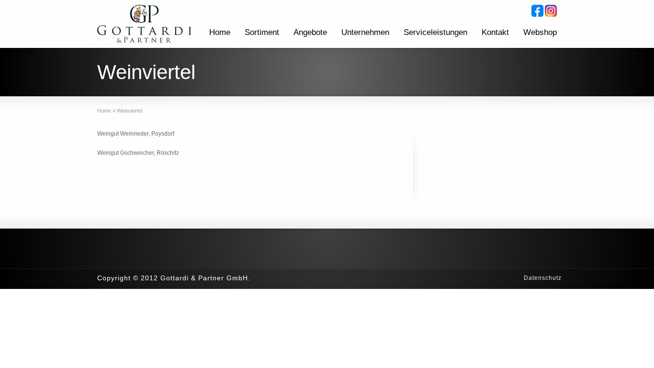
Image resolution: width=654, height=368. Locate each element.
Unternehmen (365, 32)
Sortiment (262, 32)
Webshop (540, 32)
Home (219, 32)
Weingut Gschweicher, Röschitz (138, 153)
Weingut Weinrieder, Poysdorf (135, 133)
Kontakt (495, 32)
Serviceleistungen (435, 32)
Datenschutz (543, 278)
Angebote (310, 32)
